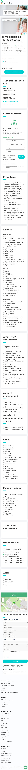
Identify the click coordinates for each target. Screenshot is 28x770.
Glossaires (3, 687)
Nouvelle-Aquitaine (4, 736)
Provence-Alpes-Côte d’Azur (6, 741)
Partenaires (3, 690)
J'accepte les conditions (12, 651)
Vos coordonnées (10, 639)
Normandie (3, 734)
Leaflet (14, 610)
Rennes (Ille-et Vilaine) (5, 758)
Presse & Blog (3, 702)
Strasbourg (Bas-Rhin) (5, 760)
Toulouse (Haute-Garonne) (6, 762)
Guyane (2, 725)
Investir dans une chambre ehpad (7, 685)
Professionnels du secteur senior (7, 701)
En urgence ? (9, 634)
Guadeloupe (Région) (5, 723)
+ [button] (2, 599)
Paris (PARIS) (3, 757)
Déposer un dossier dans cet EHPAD (13, 71)
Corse (2, 720)
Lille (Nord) (3, 750)
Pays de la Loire (4, 739)
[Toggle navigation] (26, 2)
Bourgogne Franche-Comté (6, 715)
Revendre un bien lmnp (5, 683)
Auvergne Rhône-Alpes (5, 713)
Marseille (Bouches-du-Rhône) (7, 753)
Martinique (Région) (5, 732)
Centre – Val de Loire (5, 718)
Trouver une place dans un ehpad (7, 681)
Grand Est (3, 722)
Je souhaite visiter (11, 637)
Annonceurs (3, 706)
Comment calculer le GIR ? (11, 101)
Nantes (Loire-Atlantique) (6, 755)
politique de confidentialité (11, 166)
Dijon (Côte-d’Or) (4, 748)
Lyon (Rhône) (3, 751)
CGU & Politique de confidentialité (15, 766)
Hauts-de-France (4, 727)
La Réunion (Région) (5, 730)
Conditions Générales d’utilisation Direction (9, 692)
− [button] (2, 601)
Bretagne (2, 716)
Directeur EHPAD (4, 699)
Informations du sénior (12, 620)
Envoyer (21, 156)
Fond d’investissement (5, 704)
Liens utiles (3, 688)
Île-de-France (3, 729)
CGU (8, 657)
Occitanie (2, 737)
